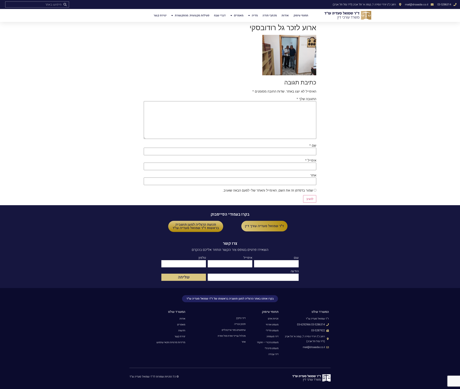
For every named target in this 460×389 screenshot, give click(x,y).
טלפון (202, 258)
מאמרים (238, 15)
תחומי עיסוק (300, 15)
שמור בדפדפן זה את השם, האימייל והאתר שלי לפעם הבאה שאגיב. (268, 190)
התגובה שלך (306, 99)
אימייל (310, 160)
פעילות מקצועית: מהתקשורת (192, 15)
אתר (313, 175)
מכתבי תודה (270, 15)
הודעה (295, 272)
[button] (264, 226)
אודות (285, 15)
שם (312, 145)
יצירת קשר (160, 15)
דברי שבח (220, 15)
